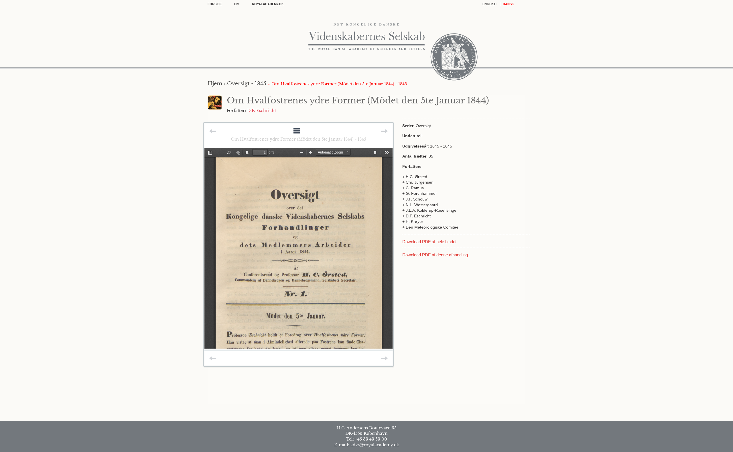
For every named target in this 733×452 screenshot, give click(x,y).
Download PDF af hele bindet (429, 241)
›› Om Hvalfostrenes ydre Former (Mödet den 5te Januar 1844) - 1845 (337, 84)
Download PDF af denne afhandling (435, 254)
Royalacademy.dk (268, 4)
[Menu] (296, 131)
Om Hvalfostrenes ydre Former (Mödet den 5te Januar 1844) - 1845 (298, 139)
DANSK (508, 4)
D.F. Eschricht (261, 110)
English (489, 4)
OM (236, 4)
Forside (215, 4)
